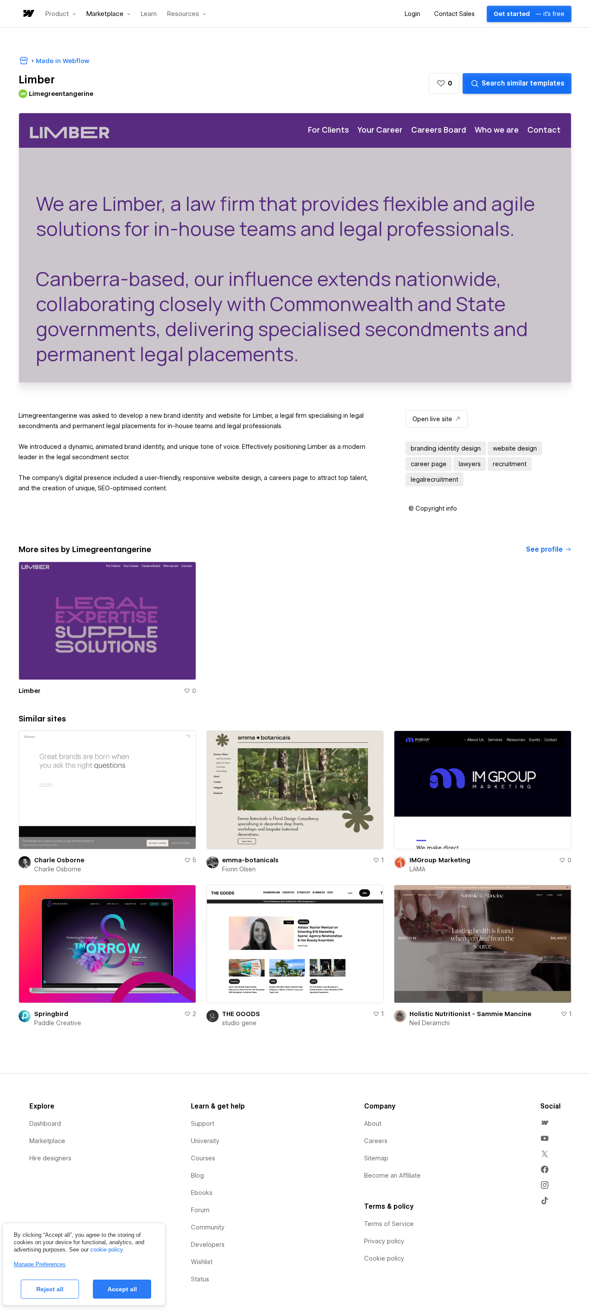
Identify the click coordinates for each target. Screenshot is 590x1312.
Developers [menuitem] (208, 1244)
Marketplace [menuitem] (47, 1140)
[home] (28, 14)
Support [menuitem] (202, 1123)
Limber (30, 690)
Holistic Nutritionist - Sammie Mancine (470, 1013)
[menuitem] (544, 1122)
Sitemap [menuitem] (376, 1158)
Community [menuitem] (208, 1227)
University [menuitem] (205, 1140)
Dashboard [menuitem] (45, 1123)
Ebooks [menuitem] (202, 1192)
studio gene (239, 1023)
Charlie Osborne (57, 869)
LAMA (417, 869)
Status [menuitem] (200, 1279)
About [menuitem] (372, 1123)
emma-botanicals (250, 860)
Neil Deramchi (429, 1023)
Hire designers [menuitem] (50, 1158)
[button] (60, 14)
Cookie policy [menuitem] (384, 1258)
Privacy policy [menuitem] (384, 1241)
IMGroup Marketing (439, 860)
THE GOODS (241, 1013)
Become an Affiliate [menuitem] (392, 1175)
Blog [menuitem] (197, 1175)
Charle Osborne (59, 860)
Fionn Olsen (239, 869)
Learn (149, 14)
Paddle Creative (57, 1023)
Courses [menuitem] (203, 1158)
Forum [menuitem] (200, 1210)
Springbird (51, 1013)
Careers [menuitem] (375, 1140)
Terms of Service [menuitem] (389, 1223)
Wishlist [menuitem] (202, 1261)
